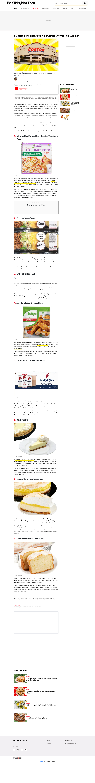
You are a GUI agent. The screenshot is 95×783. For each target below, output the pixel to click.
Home (15, 32)
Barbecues (29, 104)
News (15, 8)
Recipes (65, 8)
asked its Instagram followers (47, 258)
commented (25, 587)
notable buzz (51, 124)
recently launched (18, 580)
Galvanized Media (46, 757)
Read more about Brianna (53, 599)
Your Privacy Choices (49, 761)
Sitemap (49, 743)
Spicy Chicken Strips (42, 344)
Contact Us (49, 746)
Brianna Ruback (23, 79)
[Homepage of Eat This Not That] (20, 740)
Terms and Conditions (70, 743)
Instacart (16, 280)
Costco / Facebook (18, 254)
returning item (49, 117)
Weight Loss (45, 8)
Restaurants (56, 8)
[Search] (85, 3)
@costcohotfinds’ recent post (42, 526)
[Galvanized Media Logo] (17, 758)
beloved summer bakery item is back (24, 459)
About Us (49, 740)
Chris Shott (23, 82)
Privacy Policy (68, 740)
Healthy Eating (25, 8)
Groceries (35, 8)
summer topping (39, 283)
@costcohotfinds (31, 189)
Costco (15, 110)
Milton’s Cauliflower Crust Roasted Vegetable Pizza (34, 181)
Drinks (73, 8)
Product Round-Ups (34, 607)
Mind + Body (82, 8)
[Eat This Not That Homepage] (22, 3)
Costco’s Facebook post (29, 589)
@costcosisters (27, 285)
